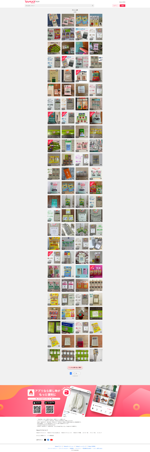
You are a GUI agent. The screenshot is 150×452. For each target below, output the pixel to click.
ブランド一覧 (92, 432)
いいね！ (59, 25)
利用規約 (72, 448)
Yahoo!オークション (69, 446)
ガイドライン (78, 448)
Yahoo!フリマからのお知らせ (53, 432)
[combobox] (59, 5)
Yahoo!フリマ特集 (77, 432)
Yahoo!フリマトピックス (66, 432)
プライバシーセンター (63, 448)
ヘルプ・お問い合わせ (97, 448)
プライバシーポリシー (52, 448)
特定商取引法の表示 (87, 448)
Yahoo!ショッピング (81, 446)
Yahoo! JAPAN (122, 2)
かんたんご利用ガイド (41, 435)
